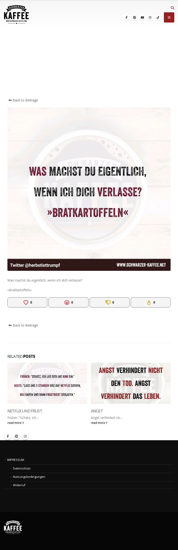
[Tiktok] (158, 17)
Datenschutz (22, 468)
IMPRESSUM (15, 460)
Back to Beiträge (25, 100)
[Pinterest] (134, 17)
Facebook (7, 436)
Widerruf (19, 485)
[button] (172, 7)
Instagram (25, 436)
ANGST (97, 411)
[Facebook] (126, 17)
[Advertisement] (89, 62)
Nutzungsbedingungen (29, 477)
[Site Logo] (16, 14)
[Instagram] (150, 17)
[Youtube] (142, 17)
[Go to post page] (47, 383)
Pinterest (16, 436)
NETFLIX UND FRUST (24, 411)
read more (14, 423)
